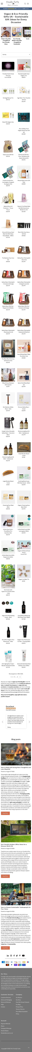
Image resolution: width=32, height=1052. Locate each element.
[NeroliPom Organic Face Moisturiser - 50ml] (8, 631)
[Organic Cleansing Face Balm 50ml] (24, 497)
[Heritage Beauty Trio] (8, 89)
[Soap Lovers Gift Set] (8, 146)
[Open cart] (28, 4)
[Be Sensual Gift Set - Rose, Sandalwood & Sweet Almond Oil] (24, 146)
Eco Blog (18, 1004)
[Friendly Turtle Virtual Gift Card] (8, 65)
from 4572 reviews (11, 710)
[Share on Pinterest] (20, 956)
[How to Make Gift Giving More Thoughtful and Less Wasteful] (16, 754)
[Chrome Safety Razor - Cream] (24, 399)
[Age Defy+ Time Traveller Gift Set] (24, 89)
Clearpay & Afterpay (6, 1028)
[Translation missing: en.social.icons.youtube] (23, 956)
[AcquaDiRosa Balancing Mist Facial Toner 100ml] (24, 607)
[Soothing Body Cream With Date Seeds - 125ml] (24, 473)
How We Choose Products (22, 1002)
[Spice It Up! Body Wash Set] (24, 375)
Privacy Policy (19, 1007)
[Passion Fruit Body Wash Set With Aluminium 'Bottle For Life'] (24, 198)
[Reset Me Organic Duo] (8, 114)
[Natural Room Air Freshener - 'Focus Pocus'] (8, 198)
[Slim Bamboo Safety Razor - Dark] (8, 399)
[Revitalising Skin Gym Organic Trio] (24, 65)
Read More (5, 813)
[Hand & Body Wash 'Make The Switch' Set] (24, 346)
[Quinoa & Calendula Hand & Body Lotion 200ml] (24, 655)
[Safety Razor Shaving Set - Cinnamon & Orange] (8, 274)
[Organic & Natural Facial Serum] (24, 544)
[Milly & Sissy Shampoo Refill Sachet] (8, 375)
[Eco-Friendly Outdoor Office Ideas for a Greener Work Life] (16, 831)
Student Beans (5, 1030)
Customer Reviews (6, 997)
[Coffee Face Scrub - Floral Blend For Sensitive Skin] (8, 521)
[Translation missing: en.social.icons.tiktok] (17, 956)
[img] (17, 708)
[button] (3, 722)
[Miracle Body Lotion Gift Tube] (24, 172)
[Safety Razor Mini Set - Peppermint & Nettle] (8, 298)
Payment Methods (5, 1023)
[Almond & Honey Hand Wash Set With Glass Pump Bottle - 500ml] (8, 224)
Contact (3, 1007)
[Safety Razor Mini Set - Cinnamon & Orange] (24, 298)
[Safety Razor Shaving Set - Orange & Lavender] (24, 274)
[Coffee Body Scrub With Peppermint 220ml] (8, 547)
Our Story (18, 1000)
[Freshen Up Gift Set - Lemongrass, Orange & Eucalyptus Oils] (8, 172)
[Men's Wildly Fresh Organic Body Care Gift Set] (24, 117)
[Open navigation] (1, 4)
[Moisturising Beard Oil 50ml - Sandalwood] (24, 423)
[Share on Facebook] (14, 956)
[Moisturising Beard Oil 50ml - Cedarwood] (8, 449)
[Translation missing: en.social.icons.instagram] (11, 956)
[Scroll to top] (28, 1047)
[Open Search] (25, 3)
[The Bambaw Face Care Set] (8, 250)
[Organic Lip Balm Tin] (24, 571)
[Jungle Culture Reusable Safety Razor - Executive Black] (8, 423)
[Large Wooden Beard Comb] (8, 473)
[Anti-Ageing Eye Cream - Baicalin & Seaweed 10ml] (8, 655)
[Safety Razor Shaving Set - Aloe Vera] (24, 250)
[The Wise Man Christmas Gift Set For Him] (8, 348)
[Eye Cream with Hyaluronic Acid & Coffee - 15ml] (8, 576)
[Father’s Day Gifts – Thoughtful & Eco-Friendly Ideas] (6, 32)
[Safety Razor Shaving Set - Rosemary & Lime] (8, 322)
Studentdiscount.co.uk (7, 1033)
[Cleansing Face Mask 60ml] (8, 497)
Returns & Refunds (6, 1002)
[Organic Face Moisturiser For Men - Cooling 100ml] (24, 631)
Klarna (2, 1026)
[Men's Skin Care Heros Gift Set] (24, 224)
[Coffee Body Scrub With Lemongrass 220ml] (24, 521)
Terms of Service (20, 1009)
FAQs (2, 1004)
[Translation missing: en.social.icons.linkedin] (8, 956)
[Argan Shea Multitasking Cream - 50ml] (8, 607)
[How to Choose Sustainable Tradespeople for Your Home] (16, 894)
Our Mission (19, 997)
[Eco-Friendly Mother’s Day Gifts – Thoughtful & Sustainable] (17, 32)
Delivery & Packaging (6, 1000)
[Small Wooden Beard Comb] (24, 447)
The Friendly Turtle (15, 1048)
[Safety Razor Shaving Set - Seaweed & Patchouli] (24, 322)
